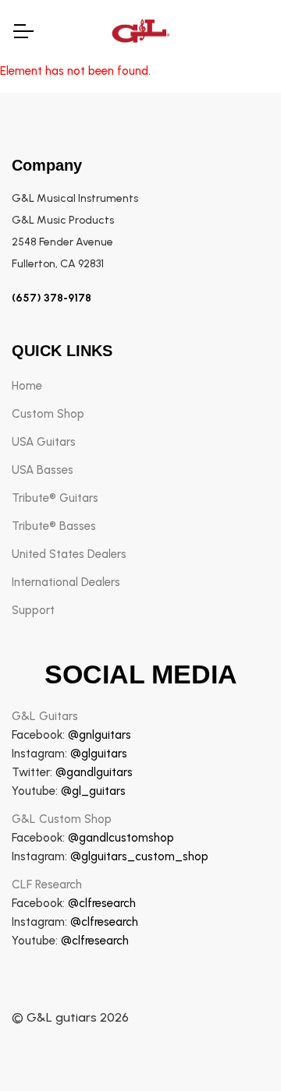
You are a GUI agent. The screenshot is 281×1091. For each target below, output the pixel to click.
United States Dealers (69, 554)
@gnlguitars (99, 735)
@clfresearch (102, 903)
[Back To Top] (237, 1047)
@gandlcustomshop (121, 838)
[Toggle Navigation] (23, 31)
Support (33, 610)
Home (27, 386)
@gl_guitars (93, 791)
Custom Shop (48, 414)
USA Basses (42, 470)
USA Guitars (44, 442)
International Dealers (66, 582)
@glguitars (98, 754)
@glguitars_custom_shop (139, 856)
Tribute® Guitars (55, 498)
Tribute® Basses (54, 526)
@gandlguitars (94, 772)
